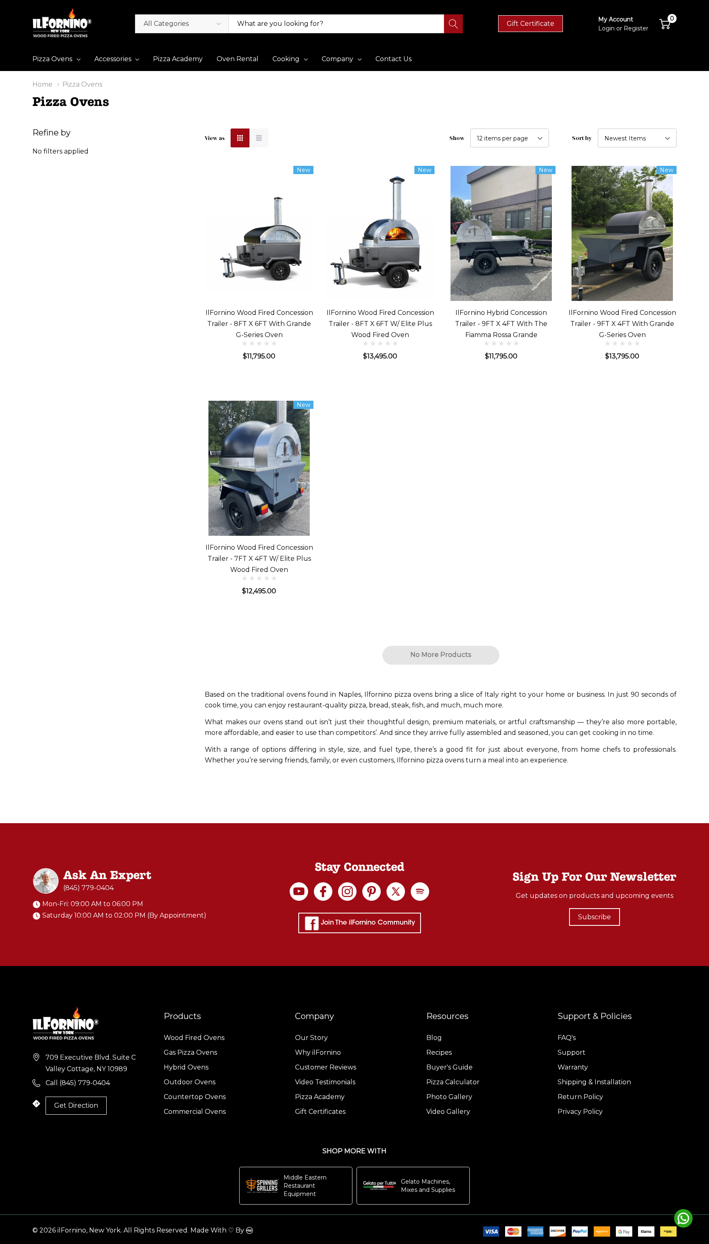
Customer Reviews (325, 1067)
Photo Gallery (449, 1097)
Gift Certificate (530, 24)
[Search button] (453, 23)
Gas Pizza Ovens (190, 1052)
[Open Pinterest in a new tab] (371, 891)
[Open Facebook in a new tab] (323, 891)
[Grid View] (240, 138)
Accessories (112, 59)
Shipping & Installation (594, 1082)
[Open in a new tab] (396, 891)
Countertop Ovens (195, 1097)
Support (571, 1052)
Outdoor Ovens (189, 1082)
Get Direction (76, 1105)
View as (215, 138)
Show (456, 138)
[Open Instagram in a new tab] (347, 891)
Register (636, 28)
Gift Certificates (320, 1111)
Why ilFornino (318, 1052)
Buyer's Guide (449, 1067)
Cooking (286, 59)
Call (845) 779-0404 (78, 1083)
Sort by (582, 138)
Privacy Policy (580, 1111)
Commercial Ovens (195, 1111)
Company (337, 59)
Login (607, 28)
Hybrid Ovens (186, 1067)
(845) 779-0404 (88, 888)
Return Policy (580, 1097)
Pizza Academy (320, 1097)
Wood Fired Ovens (194, 1038)
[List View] (258, 138)
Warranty (573, 1067)
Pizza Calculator (453, 1082)
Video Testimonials (325, 1082)
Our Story (311, 1038)
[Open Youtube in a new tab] (299, 891)
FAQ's (567, 1038)
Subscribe (594, 917)
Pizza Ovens (52, 59)
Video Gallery (448, 1111)
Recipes (439, 1052)
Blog (434, 1038)
